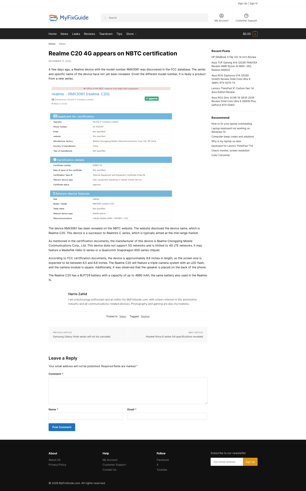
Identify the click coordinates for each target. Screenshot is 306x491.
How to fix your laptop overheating (232, 123)
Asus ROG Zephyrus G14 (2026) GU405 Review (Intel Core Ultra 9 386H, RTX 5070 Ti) (231, 79)
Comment (56, 374)
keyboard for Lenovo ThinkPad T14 (232, 145)
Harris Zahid (77, 294)
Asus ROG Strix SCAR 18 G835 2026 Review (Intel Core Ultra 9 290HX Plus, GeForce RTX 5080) (234, 101)
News (123, 316)
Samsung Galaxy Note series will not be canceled (81, 336)
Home (52, 43)
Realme (145, 316)
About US (55, 460)
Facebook (163, 460)
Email (131, 409)
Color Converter (221, 155)
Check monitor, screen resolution (231, 150)
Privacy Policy (57, 464)
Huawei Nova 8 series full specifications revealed (174, 336)
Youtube (162, 469)
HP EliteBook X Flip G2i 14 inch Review (234, 56)
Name (53, 409)
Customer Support (246, 20)
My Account (221, 20)
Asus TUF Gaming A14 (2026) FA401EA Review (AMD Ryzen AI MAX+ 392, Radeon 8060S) (234, 66)
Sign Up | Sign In (248, 3)
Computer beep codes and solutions (233, 136)
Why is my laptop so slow (226, 141)
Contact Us (109, 469)
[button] (250, 33)
